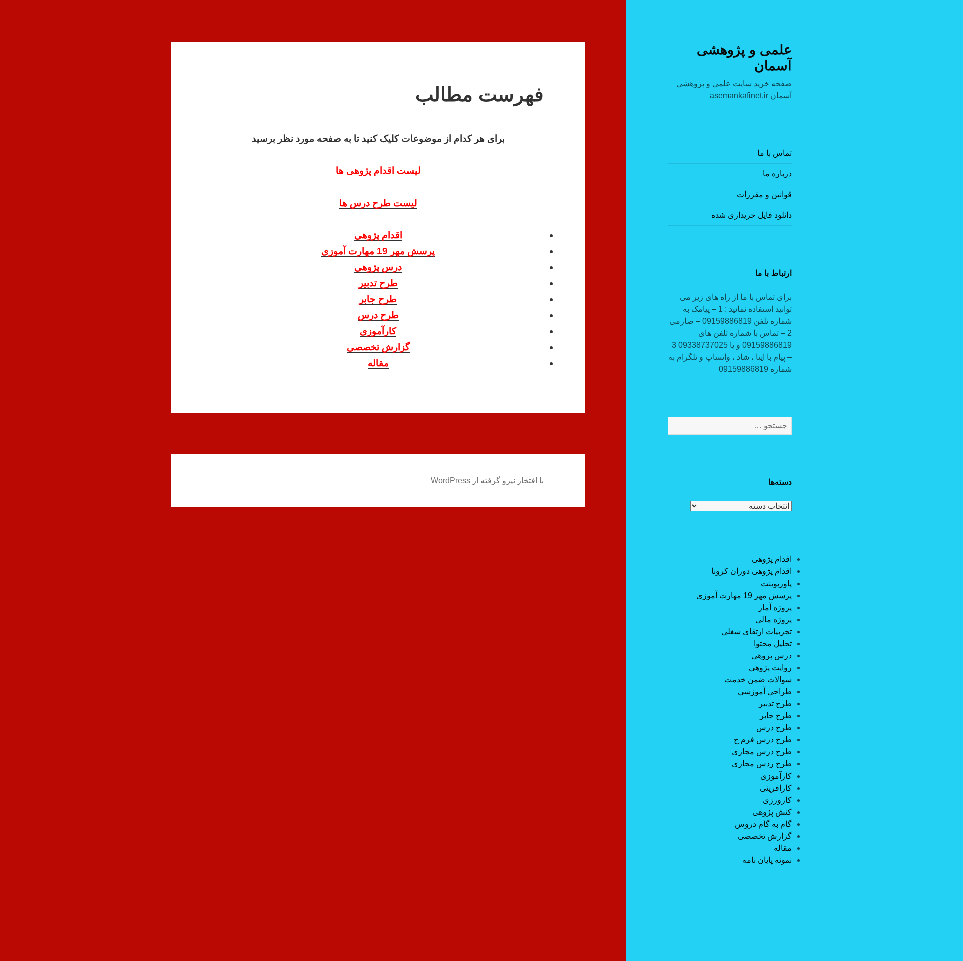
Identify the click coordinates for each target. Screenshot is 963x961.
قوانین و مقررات (764, 194)
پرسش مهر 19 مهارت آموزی (744, 595)
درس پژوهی (771, 655)
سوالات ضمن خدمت (758, 679)
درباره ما (777, 173)
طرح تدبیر (775, 703)
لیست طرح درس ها (378, 203)
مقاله (783, 848)
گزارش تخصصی (765, 836)
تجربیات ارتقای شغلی (756, 631)
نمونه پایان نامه (767, 860)
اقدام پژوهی (772, 559)
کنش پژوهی (772, 812)
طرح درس (774, 727)
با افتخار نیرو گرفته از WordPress (487, 480)
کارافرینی (776, 788)
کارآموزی (776, 776)
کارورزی (777, 800)
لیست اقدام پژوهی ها (378, 170)
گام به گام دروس (763, 824)
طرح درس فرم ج (763, 739)
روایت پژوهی (770, 667)
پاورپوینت (776, 583)
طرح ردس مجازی (762, 763)
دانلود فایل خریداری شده (751, 215)
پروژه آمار (775, 607)
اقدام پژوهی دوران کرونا (751, 571)
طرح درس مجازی (762, 751)
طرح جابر (776, 715)
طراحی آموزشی (765, 691)
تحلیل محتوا (773, 643)
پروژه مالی (773, 619)
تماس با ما (774, 153)
